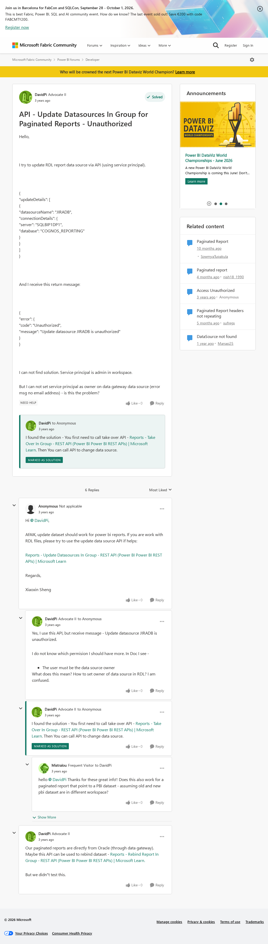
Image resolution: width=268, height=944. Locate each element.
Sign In (248, 45)
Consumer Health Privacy (72, 933)
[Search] (216, 45)
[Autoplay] (209, 203)
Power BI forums (68, 60)
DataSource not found (217, 336)
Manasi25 (225, 343)
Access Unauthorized (215, 290)
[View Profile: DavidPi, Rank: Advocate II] (25, 97)
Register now (17, 27)
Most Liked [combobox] (160, 490)
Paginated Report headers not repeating (220, 313)
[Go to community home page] (44, 45)
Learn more (185, 71)
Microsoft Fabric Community (32, 60)
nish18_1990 (233, 276)
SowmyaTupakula (214, 256)
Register (231, 45)
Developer (92, 60)
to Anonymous (64, 423)
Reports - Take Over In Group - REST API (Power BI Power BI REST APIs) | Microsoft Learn (90, 443)
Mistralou (59, 765)
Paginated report (212, 269)
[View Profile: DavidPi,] (31, 426)
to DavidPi (103, 765)
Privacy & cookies (201, 921)
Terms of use (230, 921)
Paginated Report (212, 241)
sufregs (229, 322)
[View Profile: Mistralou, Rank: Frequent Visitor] (43, 768)
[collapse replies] (14, 505)
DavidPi (41, 94)
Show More (47, 817)
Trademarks (254, 921)
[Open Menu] (252, 59)
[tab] (215, 203)
